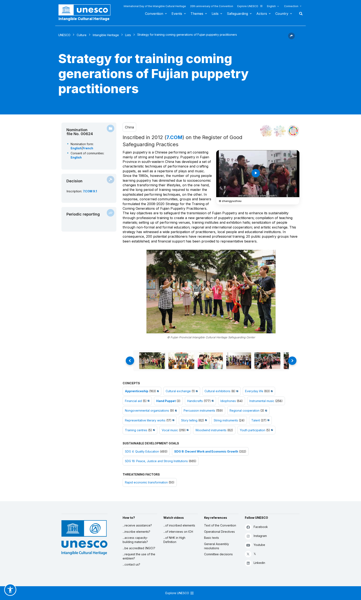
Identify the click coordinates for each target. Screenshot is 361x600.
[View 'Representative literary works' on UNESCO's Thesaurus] (173, 420)
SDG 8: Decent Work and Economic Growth (206, 451)
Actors (261, 13)
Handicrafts (195, 401)
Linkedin (259, 562)
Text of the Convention (220, 525)
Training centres (136, 430)
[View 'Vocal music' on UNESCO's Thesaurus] (187, 430)
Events (177, 13)
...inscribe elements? (136, 531)
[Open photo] (211, 291)
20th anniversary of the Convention (211, 6)
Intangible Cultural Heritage (83, 19)
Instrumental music (261, 401)
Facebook (261, 527)
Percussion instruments (199, 410)
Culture (81, 35)
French (88, 148)
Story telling (189, 420)
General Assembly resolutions (216, 546)
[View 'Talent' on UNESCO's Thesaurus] (268, 420)
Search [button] (300, 13)
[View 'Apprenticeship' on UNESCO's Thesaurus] (157, 391)
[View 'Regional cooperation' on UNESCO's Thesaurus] (265, 410)
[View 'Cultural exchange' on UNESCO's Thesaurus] (196, 391)
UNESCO (64, 35)
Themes (197, 13)
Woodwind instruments (210, 430)
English (271, 6)
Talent (255, 420)
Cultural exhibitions (217, 391)
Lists (215, 13)
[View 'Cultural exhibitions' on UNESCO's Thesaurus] (236, 391)
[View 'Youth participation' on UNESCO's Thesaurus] (271, 430)
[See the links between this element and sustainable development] (293, 131)
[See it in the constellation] (266, 131)
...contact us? (131, 564)
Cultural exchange (178, 391)
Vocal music (170, 430)
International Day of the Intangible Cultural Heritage (155, 6)
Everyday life (254, 391)
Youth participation (252, 430)
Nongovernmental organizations (147, 410)
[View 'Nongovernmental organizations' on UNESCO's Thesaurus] (175, 410)
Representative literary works (145, 420)
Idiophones (228, 401)
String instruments (226, 420)
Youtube (259, 545)
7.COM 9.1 (90, 191)
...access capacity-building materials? (135, 540)
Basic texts (211, 537)
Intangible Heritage (106, 35)
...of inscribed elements (179, 525)
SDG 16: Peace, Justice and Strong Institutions (156, 461)
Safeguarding (237, 13)
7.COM (174, 137)
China (129, 127)
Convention (154, 13)
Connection (291, 6)
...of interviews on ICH (178, 531)
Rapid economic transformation (146, 482)
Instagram (260, 536)
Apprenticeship (136, 391)
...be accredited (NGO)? (139, 548)
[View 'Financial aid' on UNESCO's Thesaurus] (148, 401)
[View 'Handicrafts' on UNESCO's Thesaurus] (212, 401)
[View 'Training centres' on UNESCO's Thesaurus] (153, 430)
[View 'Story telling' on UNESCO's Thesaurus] (205, 420)
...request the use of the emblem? (139, 556)
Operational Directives (219, 531)
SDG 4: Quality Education (142, 451)
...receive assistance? (137, 525)
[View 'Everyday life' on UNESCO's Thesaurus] (271, 391)
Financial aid (133, 401)
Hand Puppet (166, 401)
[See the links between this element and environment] (279, 131)
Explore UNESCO (247, 6)
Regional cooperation (244, 410)
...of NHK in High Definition (174, 540)
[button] (291, 38)
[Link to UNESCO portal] (86, 9)
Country (281, 13)
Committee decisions (218, 554)
